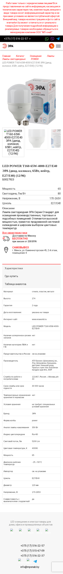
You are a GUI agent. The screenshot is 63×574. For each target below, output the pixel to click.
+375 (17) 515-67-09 (32, 550)
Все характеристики (14, 232)
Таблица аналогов (15, 284)
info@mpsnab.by (30, 567)
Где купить (11, 276)
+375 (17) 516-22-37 (32, 555)
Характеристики (14, 268)
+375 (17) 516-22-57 (16, 38)
